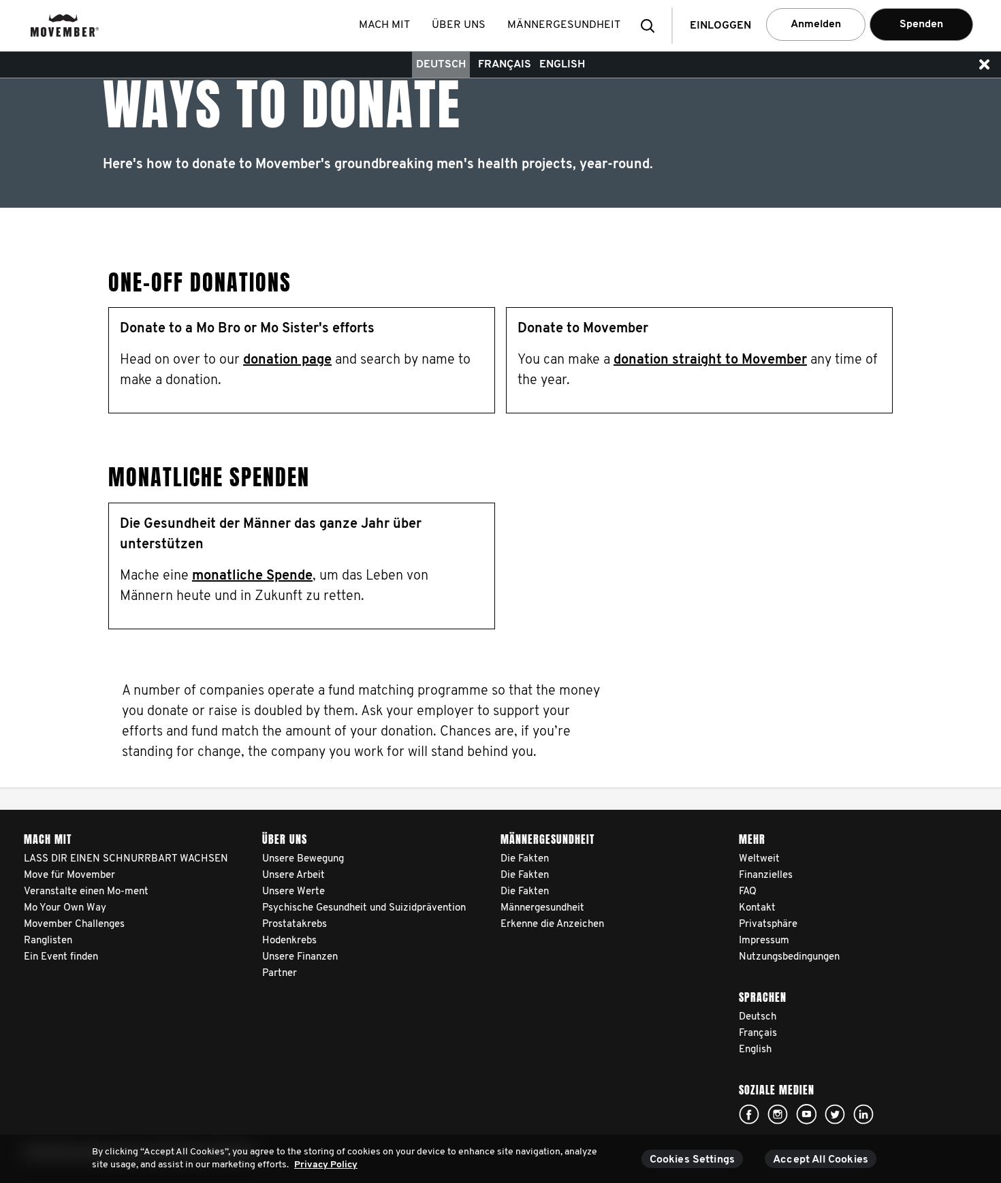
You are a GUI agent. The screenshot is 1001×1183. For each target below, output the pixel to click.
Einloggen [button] (720, 25)
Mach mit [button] (384, 25)
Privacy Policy (326, 1165)
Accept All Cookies (820, 1159)
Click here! (749, 1114)
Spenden (921, 24)
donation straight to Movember (710, 360)
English (562, 64)
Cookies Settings (692, 1159)
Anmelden (816, 24)
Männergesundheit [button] (563, 25)
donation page (287, 360)
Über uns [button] (459, 25)
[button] (651, 25)
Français (504, 64)
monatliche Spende (252, 576)
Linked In (863, 1114)
